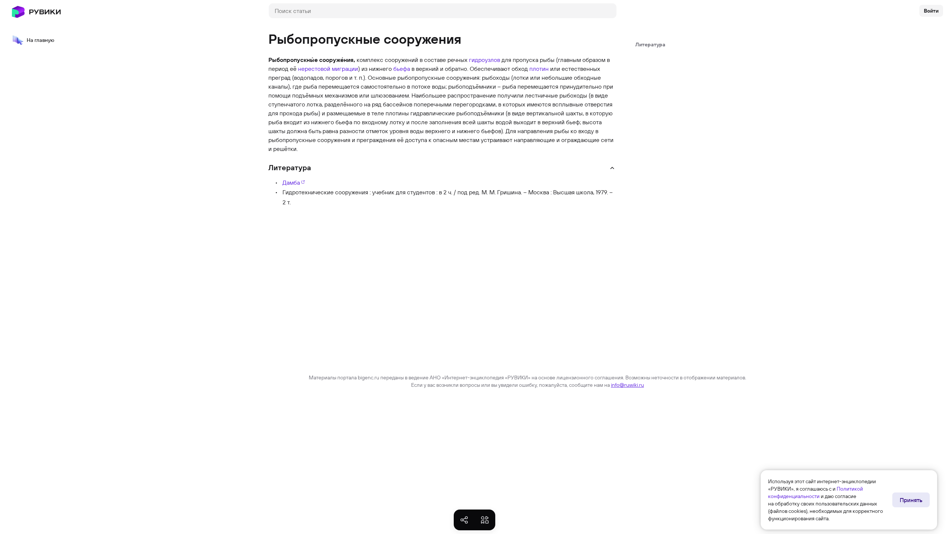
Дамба (291, 182)
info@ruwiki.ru (627, 385)
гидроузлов (484, 59)
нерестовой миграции (328, 68)
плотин (539, 68)
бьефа (401, 68)
